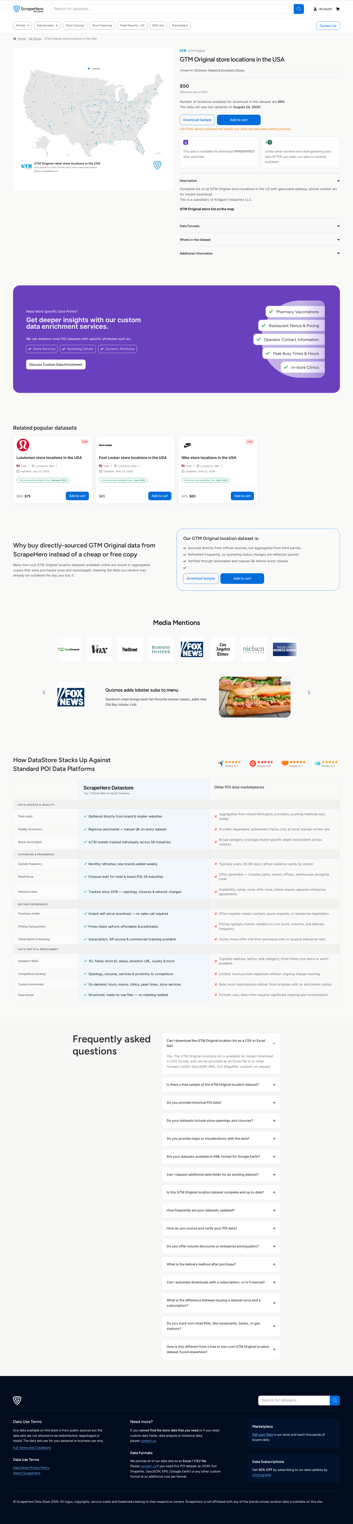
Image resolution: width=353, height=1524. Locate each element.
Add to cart (239, 120)
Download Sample (197, 120)
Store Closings (75, 25)
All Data (20, 25)
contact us (148, 1441)
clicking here (261, 1475)
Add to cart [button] (77, 496)
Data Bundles (45, 25)
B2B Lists (158, 25)
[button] (43, 692)
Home (22, 38)
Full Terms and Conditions (32, 1448)
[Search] (299, 9)
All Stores (35, 38)
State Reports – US (132, 25)
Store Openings (102, 25)
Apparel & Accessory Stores (226, 70)
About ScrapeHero (26, 1473)
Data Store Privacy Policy (31, 1468)
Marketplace (180, 25)
